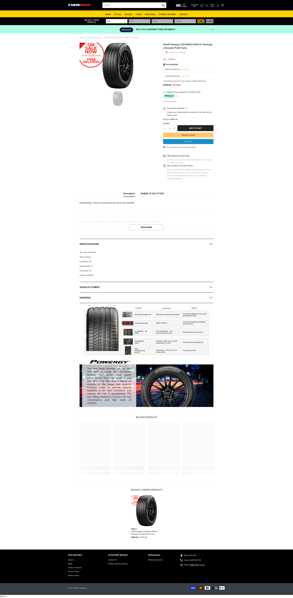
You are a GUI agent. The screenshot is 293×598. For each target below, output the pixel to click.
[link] (146, 329)
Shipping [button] (85, 297)
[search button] (163, 5)
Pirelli (134, 529)
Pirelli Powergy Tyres (94, 37)
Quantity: (166, 123)
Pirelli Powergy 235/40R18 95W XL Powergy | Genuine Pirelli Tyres (144, 532)
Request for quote (188, 135)
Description (129, 193)
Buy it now (188, 141)
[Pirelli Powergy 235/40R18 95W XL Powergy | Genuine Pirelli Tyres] (146, 510)
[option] (118, 66)
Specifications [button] (89, 244)
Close (212, 29)
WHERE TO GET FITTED (152, 193)
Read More (146, 227)
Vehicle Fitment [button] (90, 287)
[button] (181, 5)
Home (82, 37)
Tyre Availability (172, 64)
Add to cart (195, 128)
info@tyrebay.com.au (197, 565)
